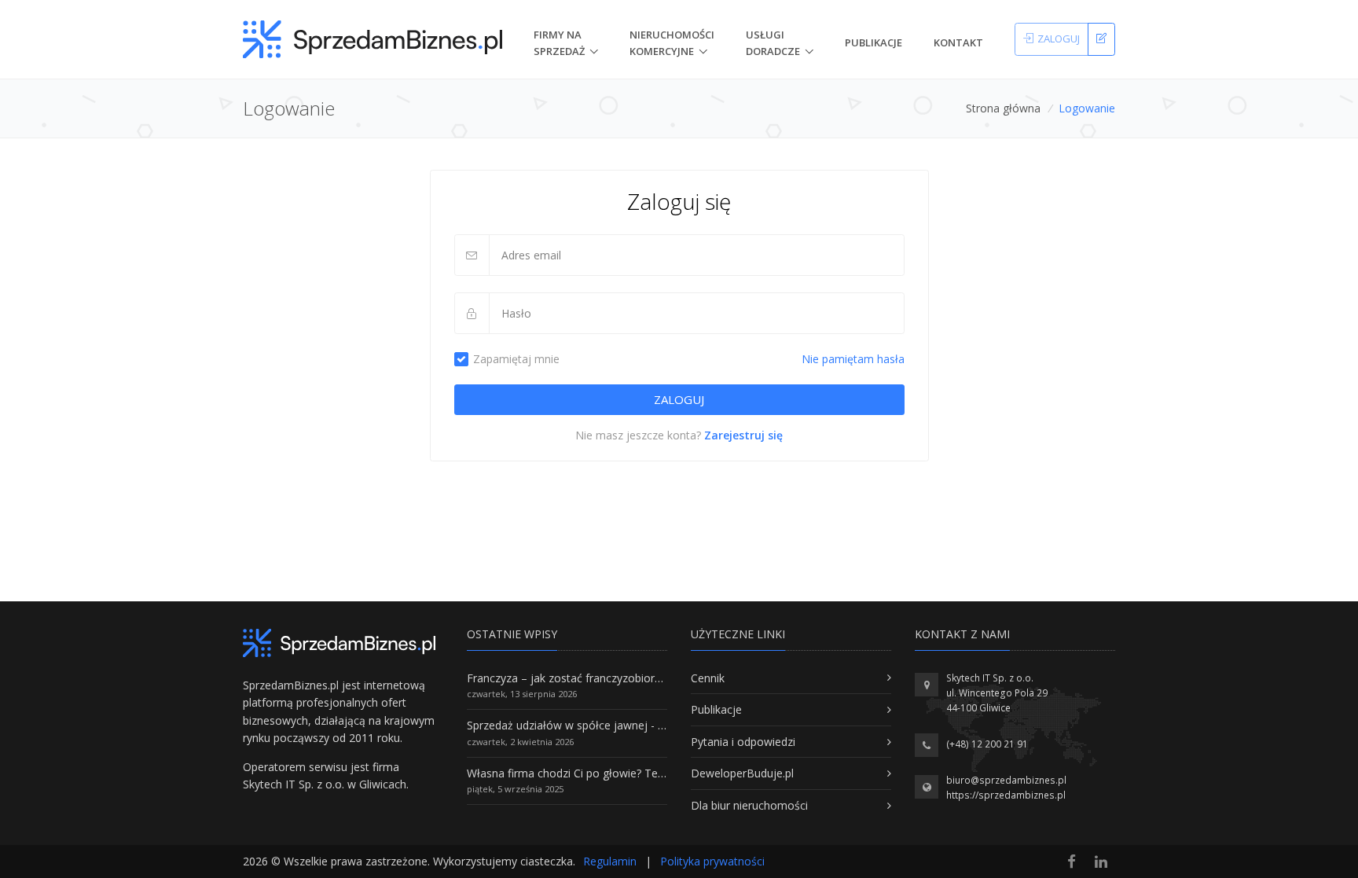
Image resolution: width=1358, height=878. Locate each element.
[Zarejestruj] (1101, 39)
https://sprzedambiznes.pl (1006, 795)
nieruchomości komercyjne (671, 43)
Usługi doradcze (773, 43)
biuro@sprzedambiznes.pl (1006, 780)
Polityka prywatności (712, 861)
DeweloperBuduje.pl (742, 773)
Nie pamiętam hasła (853, 358)
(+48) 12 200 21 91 (987, 744)
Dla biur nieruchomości (749, 805)
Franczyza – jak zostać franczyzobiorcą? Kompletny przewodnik (629, 677)
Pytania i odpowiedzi (743, 741)
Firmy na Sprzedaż (559, 43)
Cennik (708, 677)
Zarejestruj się (743, 435)
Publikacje (873, 42)
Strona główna (1003, 108)
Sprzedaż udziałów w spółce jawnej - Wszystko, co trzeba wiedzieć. (638, 725)
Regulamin (610, 861)
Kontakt (958, 42)
